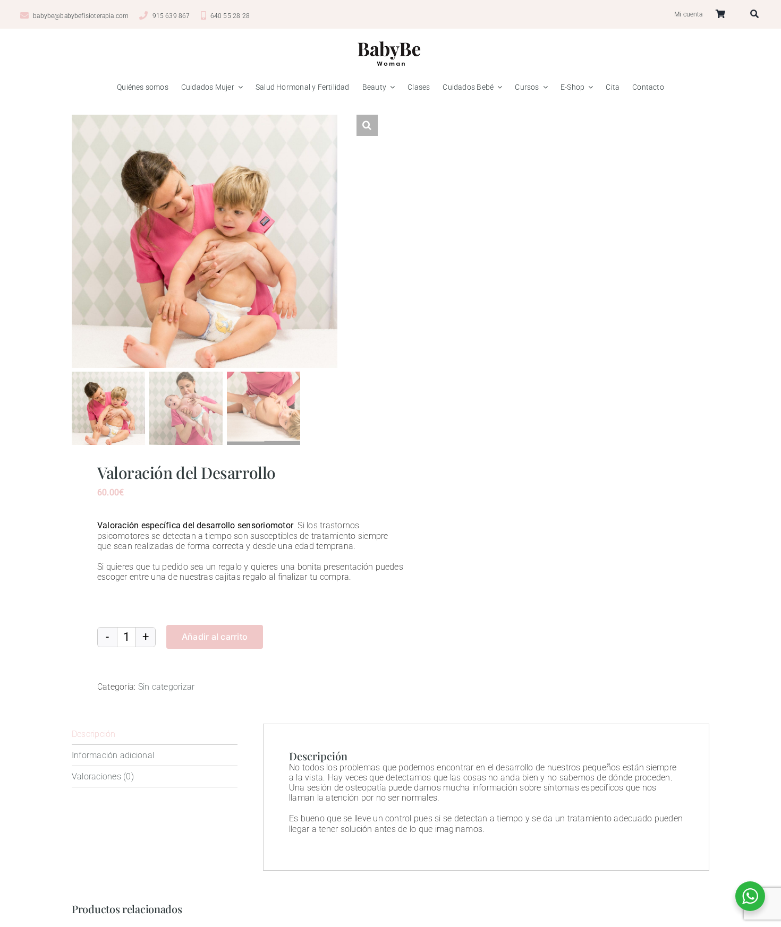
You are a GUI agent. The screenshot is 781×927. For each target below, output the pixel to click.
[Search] (757, 14)
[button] (367, 125)
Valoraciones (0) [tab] (103, 776)
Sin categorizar (166, 687)
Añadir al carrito (215, 636)
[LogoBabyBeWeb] (390, 39)
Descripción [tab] (94, 734)
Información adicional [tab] (113, 755)
